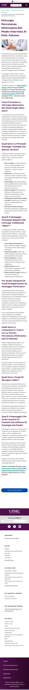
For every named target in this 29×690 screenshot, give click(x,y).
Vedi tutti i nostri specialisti (12, 538)
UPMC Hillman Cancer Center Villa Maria (14, 582)
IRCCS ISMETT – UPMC (10, 571)
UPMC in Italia (8, 624)
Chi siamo (8, 618)
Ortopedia (7, 556)
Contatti (5, 661)
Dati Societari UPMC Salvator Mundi (14, 646)
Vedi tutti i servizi (9, 560)
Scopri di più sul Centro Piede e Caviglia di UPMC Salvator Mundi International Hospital (14, 468)
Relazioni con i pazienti (11, 599)
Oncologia (7, 553)
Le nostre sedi (10, 568)
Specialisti (8, 535)
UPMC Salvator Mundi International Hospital (13, 93)
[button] (15, 1)
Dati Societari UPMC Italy (11, 643)
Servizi (7, 546)
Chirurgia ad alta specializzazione (13, 551)
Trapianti (7, 549)
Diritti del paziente (9, 596)
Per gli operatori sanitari (14, 606)
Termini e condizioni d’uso (10, 665)
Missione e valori (9, 622)
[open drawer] (26, 5)
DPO (6, 639)
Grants (6, 626)
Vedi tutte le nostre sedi (11, 586)
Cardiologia (8, 558)
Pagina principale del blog (14, 490)
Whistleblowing (9, 641)
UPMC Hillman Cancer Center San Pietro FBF (13, 578)
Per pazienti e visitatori (13, 593)
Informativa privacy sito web (12, 628)
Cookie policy (8, 633)
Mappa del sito (7, 678)
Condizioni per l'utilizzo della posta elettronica (14, 636)
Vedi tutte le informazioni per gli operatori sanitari (13, 610)
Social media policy (10, 630)
